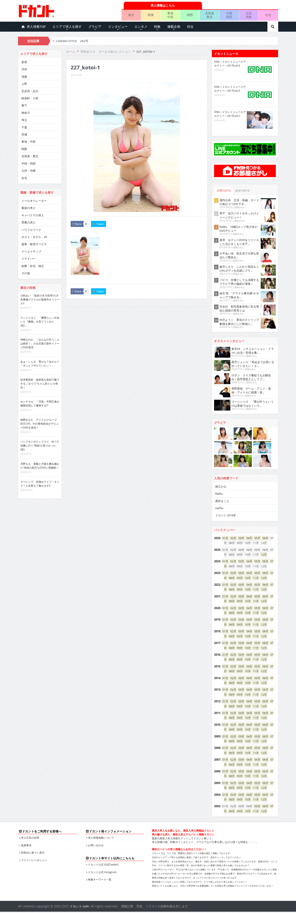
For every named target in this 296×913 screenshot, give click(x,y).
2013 (217, 689)
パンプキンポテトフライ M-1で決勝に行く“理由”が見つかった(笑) (39, 445)
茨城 (24, 134)
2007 (217, 759)
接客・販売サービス (34, 244)
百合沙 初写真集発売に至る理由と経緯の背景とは (239, 308)
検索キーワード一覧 (99, 879)
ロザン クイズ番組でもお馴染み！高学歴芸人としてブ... (251, 377)
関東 (151, 15)
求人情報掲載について (101, 837)
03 (239, 538)
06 (263, 538)
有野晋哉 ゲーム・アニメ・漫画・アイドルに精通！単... (251, 390)
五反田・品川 (29, 91)
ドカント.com (79, 906)
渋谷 (24, 69)
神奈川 (25, 113)
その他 (25, 273)
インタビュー (118, 27)
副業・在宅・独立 (32, 266)
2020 (217, 608)
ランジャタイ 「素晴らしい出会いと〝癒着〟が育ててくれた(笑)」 (39, 321)
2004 (217, 795)
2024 (217, 561)
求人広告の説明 (30, 837)
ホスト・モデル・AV (34, 237)
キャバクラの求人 (32, 215)
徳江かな (220, 486)
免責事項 (26, 845)
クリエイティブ (31, 251)
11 (254, 578)
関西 (190, 15)
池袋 (24, 76)
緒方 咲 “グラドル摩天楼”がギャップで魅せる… (239, 295)
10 (246, 578)
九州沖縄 (249, 15)
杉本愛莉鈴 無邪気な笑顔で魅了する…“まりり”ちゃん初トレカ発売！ (39, 383)
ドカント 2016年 (225, 515)
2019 (217, 619)
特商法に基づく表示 (32, 852)
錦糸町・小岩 (29, 98)
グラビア (94, 27)
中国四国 (229, 15)
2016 (217, 655)
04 (247, 538)
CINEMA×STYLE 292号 (72, 41)
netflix (219, 508)
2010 (217, 725)
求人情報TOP (36, 27)
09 (238, 578)
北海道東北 (209, 15)
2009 (217, 736)
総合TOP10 (242, 190)
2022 (217, 585)
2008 (217, 748)
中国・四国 (28, 163)
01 (223, 538)
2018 (217, 631)
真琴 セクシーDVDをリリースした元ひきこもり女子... (239, 242)
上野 (24, 84)
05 (255, 538)
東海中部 (170, 15)
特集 (157, 27)
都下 (24, 105)
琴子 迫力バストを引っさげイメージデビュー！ (239, 215)
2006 (217, 771)
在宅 (268, 15)
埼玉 (24, 120)
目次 (190, 27)
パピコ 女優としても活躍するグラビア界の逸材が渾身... (239, 282)
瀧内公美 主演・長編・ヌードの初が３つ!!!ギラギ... (239, 202)
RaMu (219, 494)
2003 (217, 806)
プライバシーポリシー (34, 860)
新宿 (24, 62)
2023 (217, 573)
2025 (217, 550)
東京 (131, 15)
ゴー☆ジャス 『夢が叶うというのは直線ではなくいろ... (252, 404)
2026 (217, 538)
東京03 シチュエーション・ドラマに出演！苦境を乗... (252, 351)
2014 (217, 678)
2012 (217, 701)
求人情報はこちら (163, 5)
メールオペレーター (34, 201)
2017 (217, 643)
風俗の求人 (28, 208)
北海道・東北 (29, 156)
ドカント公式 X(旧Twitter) (103, 864)
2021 (217, 596)
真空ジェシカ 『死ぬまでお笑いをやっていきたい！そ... (252, 364)
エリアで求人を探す (67, 27)
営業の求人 (28, 222)
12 (262, 554)
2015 (217, 666)
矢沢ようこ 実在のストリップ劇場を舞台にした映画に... (239, 322)
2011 (217, 713)
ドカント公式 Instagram (102, 872)
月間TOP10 (223, 190)
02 (231, 538)
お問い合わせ (96, 845)
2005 (217, 783)
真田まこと (222, 501)
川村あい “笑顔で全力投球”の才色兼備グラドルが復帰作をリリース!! (39, 299)
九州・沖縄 (28, 171)
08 (230, 578)
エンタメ (140, 27)
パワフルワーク (31, 230)
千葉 (24, 127)
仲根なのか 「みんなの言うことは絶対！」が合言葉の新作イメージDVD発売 (39, 343)
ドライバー (28, 259)
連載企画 (173, 27)
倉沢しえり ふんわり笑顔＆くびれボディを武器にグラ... (239, 268)
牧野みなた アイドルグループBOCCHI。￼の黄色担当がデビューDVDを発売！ (39, 423)
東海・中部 (28, 141)
